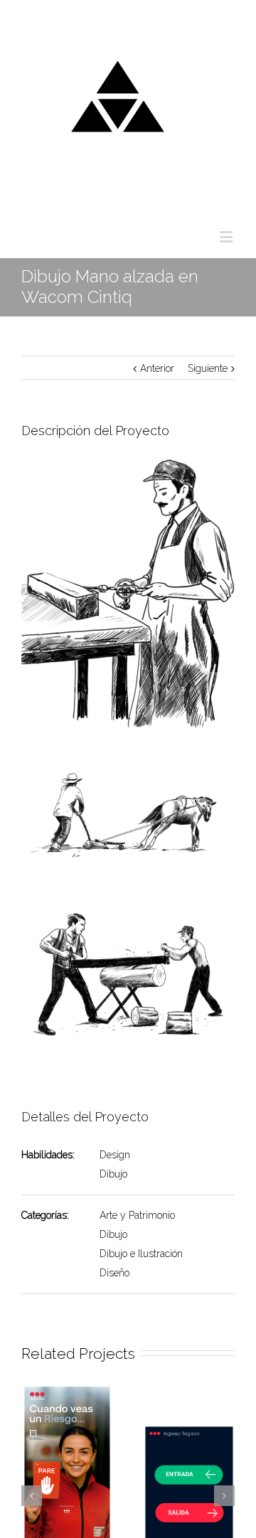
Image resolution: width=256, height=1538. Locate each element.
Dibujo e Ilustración (141, 1253)
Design (115, 1154)
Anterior (157, 368)
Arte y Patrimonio (137, 1215)
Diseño (114, 1272)
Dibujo (113, 1174)
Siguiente (208, 368)
